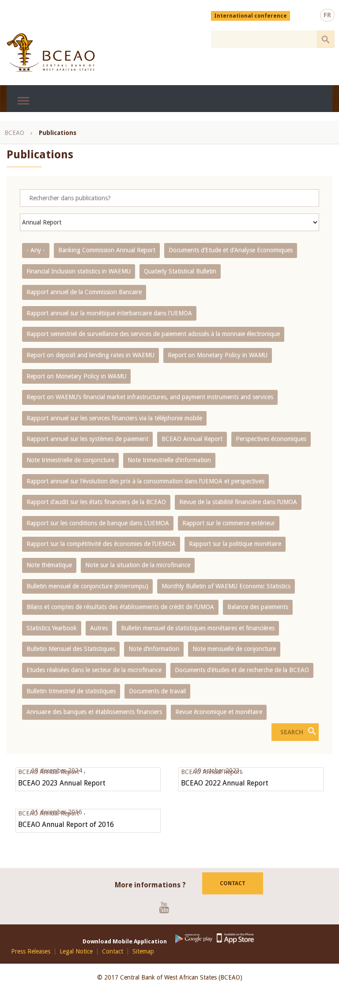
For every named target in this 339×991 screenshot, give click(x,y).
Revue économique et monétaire (218, 711)
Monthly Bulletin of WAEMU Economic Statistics (226, 586)
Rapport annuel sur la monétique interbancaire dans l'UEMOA (109, 313)
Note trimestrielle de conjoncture (70, 460)
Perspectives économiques (271, 438)
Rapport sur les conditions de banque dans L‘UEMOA (97, 523)
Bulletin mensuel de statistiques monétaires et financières (198, 628)
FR (327, 15)
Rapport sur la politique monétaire (235, 543)
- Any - (35, 250)
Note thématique (49, 564)
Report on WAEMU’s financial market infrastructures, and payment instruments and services (149, 396)
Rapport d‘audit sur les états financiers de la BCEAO (96, 501)
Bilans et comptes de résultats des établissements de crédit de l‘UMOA (120, 606)
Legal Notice (76, 951)
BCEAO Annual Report (192, 438)
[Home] (51, 52)
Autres (99, 628)
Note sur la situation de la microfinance (137, 564)
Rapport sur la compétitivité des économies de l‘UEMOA (101, 543)
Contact (232, 883)
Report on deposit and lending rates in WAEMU (90, 355)
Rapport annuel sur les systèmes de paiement (87, 438)
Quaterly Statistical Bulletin (180, 271)
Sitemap (143, 951)
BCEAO (14, 132)
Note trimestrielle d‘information (169, 460)
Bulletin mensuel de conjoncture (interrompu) (87, 586)
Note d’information (153, 648)
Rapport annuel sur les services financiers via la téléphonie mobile (114, 418)
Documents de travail (157, 691)
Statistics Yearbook (51, 628)
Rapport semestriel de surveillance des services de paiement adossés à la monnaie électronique (153, 333)
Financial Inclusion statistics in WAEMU (78, 271)
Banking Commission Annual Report (106, 250)
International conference (250, 16)
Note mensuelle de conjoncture (234, 648)
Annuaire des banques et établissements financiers (94, 711)
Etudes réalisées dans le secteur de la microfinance (94, 669)
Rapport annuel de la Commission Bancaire (84, 291)
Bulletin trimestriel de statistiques (71, 691)
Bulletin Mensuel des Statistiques (70, 648)
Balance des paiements (257, 606)
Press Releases (30, 951)
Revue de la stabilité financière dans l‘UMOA (238, 501)
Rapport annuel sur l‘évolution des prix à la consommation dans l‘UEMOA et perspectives (145, 481)
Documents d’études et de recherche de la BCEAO (242, 669)
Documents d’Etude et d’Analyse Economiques (231, 250)
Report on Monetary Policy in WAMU (217, 355)
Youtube (167, 907)
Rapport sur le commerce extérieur (228, 523)
